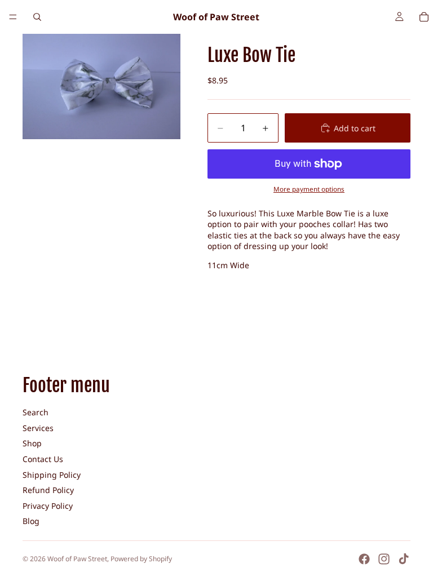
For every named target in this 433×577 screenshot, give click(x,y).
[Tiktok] (403, 559)
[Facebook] (364, 559)
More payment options (308, 189)
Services (38, 428)
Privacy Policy (48, 505)
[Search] (37, 17)
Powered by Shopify (141, 558)
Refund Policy (48, 490)
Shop (32, 443)
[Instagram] (384, 559)
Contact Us (43, 459)
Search (35, 412)
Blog (31, 521)
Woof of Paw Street (77, 558)
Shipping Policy (52, 474)
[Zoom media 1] (101, 86)
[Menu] (13, 17)
